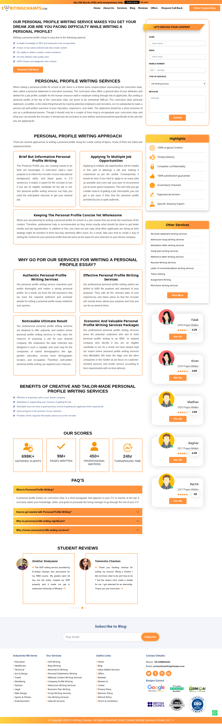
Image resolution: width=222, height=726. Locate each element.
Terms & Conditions (108, 701)
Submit (177, 117)
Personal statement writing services (169, 233)
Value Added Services (109, 669)
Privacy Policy (104, 689)
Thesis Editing (158, 274)
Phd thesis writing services (164, 285)
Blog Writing (54, 665)
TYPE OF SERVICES (157, 77)
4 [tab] (79, 608)
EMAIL (152, 50)
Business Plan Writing (59, 689)
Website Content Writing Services (65, 677)
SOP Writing (54, 661)
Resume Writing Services (163, 262)
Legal (17, 689)
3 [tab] (76, 608)
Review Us (103, 681)
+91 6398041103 (162, 662)
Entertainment (22, 701)
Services (122, 8)
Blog (132, 8)
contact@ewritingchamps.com (168, 666)
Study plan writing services (164, 251)
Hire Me (178, 336)
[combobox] (152, 70)
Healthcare (20, 665)
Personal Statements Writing (62, 673)
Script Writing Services (59, 693)
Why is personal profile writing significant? (40, 521)
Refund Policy (105, 697)
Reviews (143, 8)
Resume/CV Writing (58, 669)
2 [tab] (73, 608)
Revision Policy (105, 693)
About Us (108, 8)
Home (97, 8)
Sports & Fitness (23, 697)
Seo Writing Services (58, 697)
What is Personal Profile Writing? (35, 489)
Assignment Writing (161, 279)
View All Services (56, 701)
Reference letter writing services (167, 256)
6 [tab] (85, 608)
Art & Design (21, 673)
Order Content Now (205, 8)
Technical (19, 669)
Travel (18, 677)
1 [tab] (70, 608)
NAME (151, 37)
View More (177, 295)
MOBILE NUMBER (157, 64)
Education (20, 661)
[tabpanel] (46, 578)
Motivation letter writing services (167, 245)
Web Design (21, 693)
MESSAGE (153, 92)
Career (101, 685)
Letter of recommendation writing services (172, 268)
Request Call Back (172, 8)
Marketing (20, 681)
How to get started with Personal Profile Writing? (44, 512)
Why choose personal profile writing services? (42, 530)
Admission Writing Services (62, 685)
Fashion (19, 685)
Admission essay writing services (167, 239)
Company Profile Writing (60, 681)
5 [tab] (82, 608)
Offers (154, 8)
